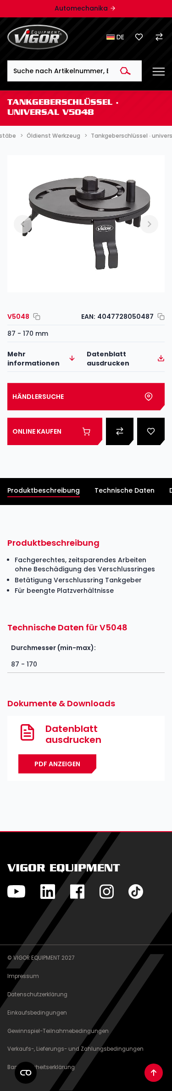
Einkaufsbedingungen (37, 1012)
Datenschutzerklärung (37, 994)
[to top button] (153, 1073)
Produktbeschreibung (43, 490)
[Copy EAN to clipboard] (159, 316)
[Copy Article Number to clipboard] (34, 316)
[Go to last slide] (23, 224)
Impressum (23, 976)
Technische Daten (124, 490)
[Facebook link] (77, 891)
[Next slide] (149, 224)
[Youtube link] (16, 891)
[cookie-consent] (26, 1073)
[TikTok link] (135, 891)
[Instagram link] (106, 891)
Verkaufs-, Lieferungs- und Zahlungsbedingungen (75, 1049)
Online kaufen (36, 431)
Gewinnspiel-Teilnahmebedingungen (58, 1031)
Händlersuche (38, 396)
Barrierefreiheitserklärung (41, 1067)
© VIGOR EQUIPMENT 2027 (40, 958)
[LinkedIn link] (47, 891)
